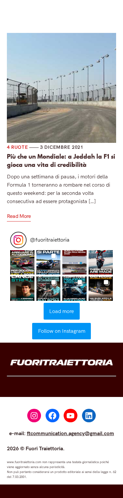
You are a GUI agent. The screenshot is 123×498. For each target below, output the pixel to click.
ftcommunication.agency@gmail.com (70, 433)
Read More (19, 216)
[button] (22, 262)
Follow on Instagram (61, 331)
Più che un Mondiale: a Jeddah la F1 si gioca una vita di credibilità (61, 160)
